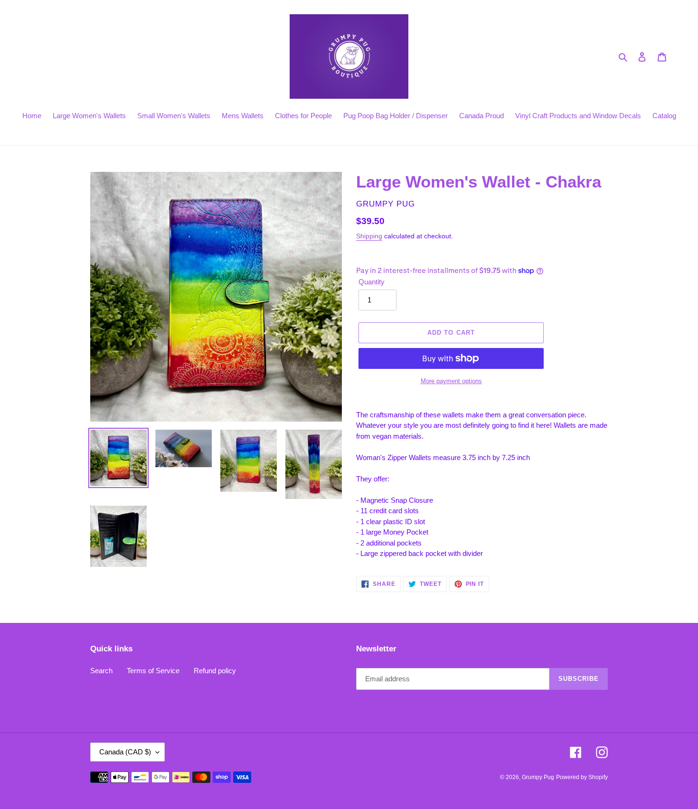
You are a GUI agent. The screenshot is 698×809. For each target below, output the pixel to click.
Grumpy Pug (538, 777)
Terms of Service (153, 671)
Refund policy (215, 671)
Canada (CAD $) (125, 752)
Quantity (371, 282)
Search (101, 671)
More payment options (451, 381)
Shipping (369, 236)
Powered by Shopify (582, 777)
